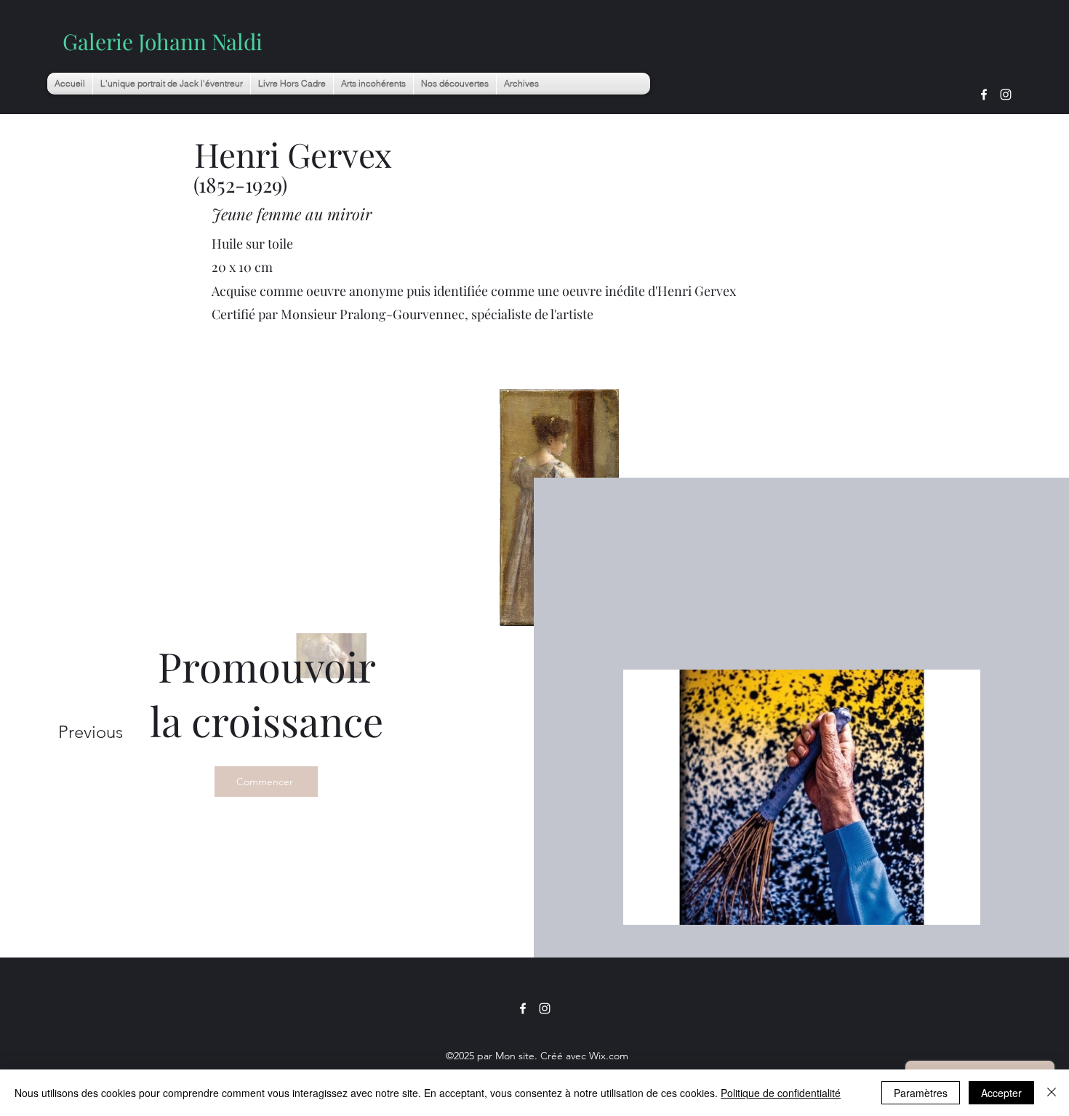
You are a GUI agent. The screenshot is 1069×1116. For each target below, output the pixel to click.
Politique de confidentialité (781, 1092)
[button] (373, 84)
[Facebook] (984, 94)
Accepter (1001, 1092)
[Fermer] (1051, 1092)
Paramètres (921, 1092)
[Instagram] (1005, 94)
